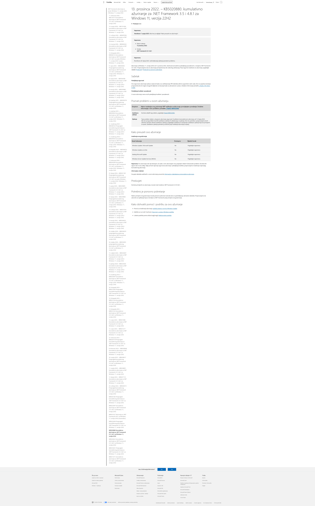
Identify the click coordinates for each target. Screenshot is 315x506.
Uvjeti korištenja (180, 502)
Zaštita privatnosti (171, 502)
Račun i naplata (147, 2)
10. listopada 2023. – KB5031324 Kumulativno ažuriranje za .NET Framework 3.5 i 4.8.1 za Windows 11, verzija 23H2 (117, 302)
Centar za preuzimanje (119, 480)
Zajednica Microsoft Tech (185, 487)
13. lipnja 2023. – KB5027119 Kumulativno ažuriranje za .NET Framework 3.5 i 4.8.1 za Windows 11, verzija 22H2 (118, 380)
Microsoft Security (161, 480)
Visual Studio (183, 497)
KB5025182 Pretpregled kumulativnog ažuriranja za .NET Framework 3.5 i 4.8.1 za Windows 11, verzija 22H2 (117, 399)
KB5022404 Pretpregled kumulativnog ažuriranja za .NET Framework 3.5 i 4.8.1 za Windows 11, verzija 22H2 (117, 424)
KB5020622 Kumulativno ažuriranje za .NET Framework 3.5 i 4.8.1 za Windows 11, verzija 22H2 (117, 442)
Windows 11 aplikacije (96, 485)
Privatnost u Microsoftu (206, 483)
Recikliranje (117, 488)
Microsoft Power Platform (185, 492)
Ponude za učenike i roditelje (142, 493)
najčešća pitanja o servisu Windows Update (165, 208)
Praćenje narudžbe (118, 485)
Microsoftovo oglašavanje (163, 491)
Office (124, 2)
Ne (172, 469)
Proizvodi (131, 2)
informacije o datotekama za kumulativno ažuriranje (179, 174)
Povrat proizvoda (118, 483)
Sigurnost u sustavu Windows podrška (163, 212)
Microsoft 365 (117, 2)
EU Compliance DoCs (207, 502)
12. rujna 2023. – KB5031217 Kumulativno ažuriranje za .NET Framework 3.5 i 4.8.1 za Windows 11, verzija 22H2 (118, 332)
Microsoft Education (141, 477)
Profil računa (117, 477)
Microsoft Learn (183, 480)
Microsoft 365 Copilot (162, 493)
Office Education (140, 488)
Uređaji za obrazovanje (141, 480)
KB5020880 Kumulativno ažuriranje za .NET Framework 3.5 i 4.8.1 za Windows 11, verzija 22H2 (117, 433)
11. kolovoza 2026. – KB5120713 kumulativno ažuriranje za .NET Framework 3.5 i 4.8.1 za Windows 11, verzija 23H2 (117, 19)
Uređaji (138, 2)
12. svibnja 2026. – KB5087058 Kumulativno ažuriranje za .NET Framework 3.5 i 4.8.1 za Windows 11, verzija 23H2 (118, 38)
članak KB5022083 (169, 113)
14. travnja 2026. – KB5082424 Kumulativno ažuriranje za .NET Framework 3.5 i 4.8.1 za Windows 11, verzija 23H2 (118, 47)
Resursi (155, 2)
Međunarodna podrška (164, 215)
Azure (159, 483)
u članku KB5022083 (172, 108)
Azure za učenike (140, 496)
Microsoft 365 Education (141, 485)
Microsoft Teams (161, 496)
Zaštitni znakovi (189, 502)
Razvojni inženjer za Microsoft (186, 477)
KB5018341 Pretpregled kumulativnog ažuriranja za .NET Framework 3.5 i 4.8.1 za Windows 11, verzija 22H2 (117, 451)
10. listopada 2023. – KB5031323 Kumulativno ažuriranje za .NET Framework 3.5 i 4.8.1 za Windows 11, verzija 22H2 (117, 313)
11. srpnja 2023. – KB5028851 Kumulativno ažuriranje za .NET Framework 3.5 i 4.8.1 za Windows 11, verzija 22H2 (118, 371)
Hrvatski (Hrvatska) (98, 502)
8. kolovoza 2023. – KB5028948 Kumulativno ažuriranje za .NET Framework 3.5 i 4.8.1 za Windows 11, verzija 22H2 (118, 351)
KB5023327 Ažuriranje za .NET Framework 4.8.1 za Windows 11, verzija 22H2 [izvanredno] (117, 416)
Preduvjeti (139, 70)
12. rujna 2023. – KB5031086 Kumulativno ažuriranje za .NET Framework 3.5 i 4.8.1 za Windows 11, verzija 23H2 (118, 323)
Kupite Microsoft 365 (167, 2)
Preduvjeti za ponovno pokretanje (152, 70)
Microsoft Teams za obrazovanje (143, 483)
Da (161, 469)
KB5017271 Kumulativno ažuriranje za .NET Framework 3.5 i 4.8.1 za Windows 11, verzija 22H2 (117, 460)
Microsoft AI (160, 477)
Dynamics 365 (160, 485)
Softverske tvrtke (183, 494)
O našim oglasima (197, 502)
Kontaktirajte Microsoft (160, 502)
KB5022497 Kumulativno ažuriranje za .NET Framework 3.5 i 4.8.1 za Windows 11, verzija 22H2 (117, 408)
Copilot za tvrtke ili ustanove (97, 477)
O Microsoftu (204, 480)
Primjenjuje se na (137, 23)
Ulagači (203, 485)
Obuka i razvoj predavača (142, 491)
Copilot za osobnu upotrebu (97, 480)
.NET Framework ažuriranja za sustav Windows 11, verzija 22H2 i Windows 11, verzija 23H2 (117, 11)
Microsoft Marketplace (184, 489)
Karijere (203, 477)
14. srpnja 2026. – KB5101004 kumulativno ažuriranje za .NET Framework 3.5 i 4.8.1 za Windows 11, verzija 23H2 (117, 29)
